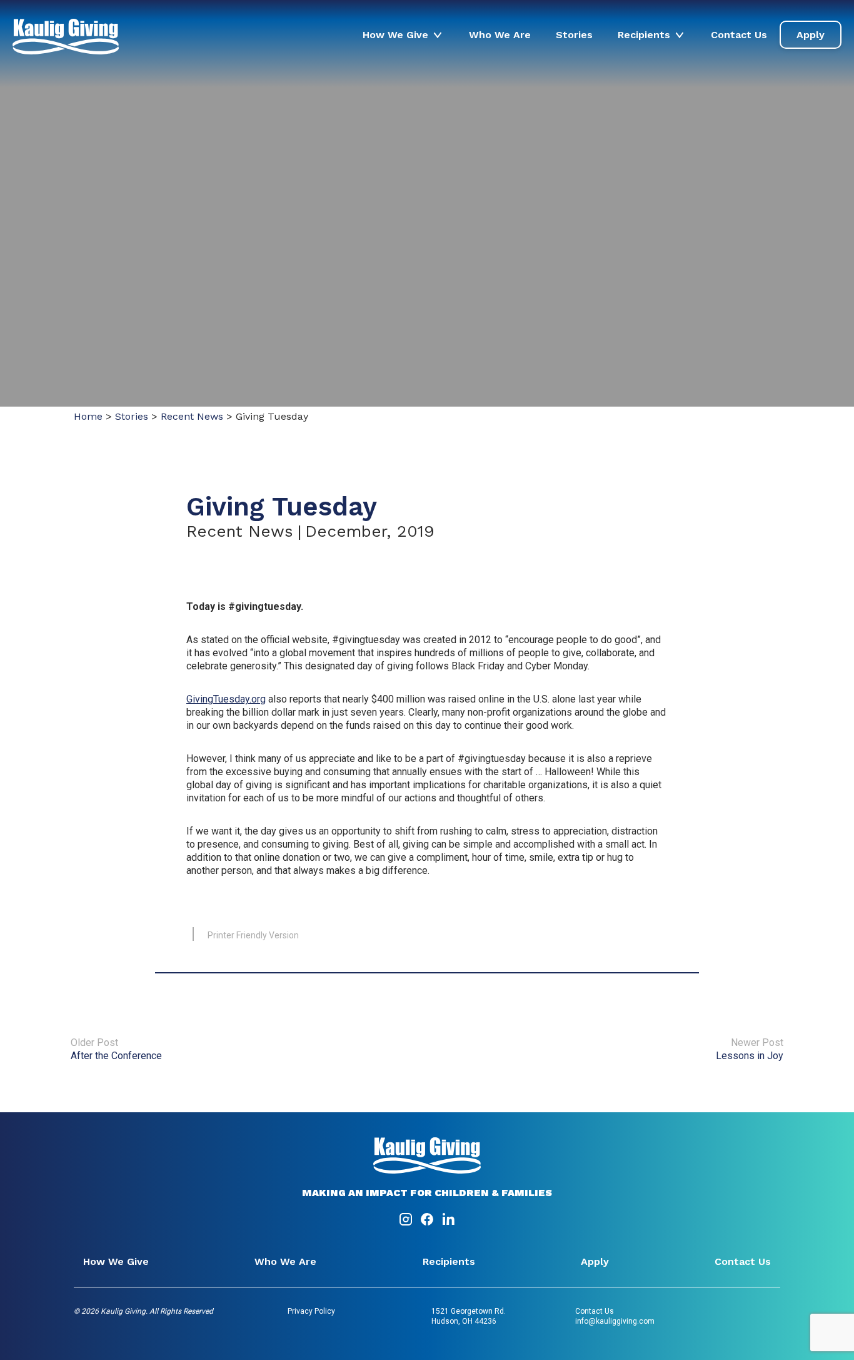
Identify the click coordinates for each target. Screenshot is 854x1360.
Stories (574, 35)
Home (88, 416)
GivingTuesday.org (226, 699)
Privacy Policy (311, 1311)
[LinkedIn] (448, 1223)
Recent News (192, 416)
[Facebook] (428, 1223)
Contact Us (739, 35)
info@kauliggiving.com (615, 1321)
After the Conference (116, 1056)
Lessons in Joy (749, 1056)
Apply (810, 35)
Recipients (644, 35)
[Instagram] (407, 1223)
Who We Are (500, 35)
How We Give (395, 35)
